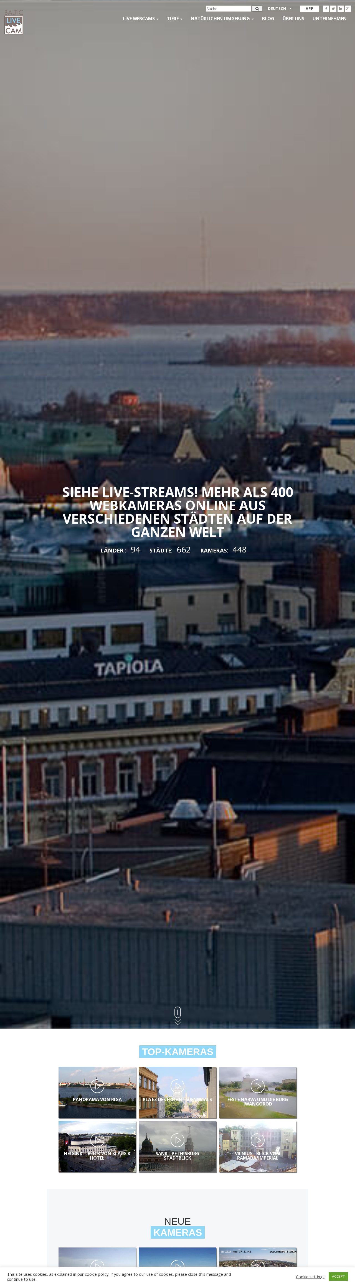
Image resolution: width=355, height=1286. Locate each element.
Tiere (173, 19)
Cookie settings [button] (310, 1276)
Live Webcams (139, 19)
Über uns (293, 19)
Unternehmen (330, 19)
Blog (268, 19)
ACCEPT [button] (338, 1276)
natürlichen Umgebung (221, 19)
